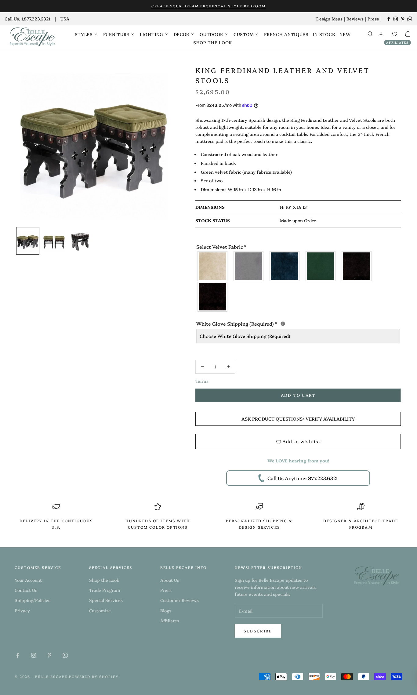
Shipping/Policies (32, 600)
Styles (84, 34)
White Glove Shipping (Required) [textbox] (298, 323)
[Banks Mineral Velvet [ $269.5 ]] (248, 266)
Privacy (22, 610)
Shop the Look (212, 42)
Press (373, 19)
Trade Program (104, 590)
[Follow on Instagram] (395, 19)
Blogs (165, 610)
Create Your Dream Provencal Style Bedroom (208, 6)
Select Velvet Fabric (221, 246)
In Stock (324, 34)
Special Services (106, 600)
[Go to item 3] (80, 241)
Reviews (355, 19)
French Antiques (286, 34)
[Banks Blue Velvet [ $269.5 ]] (284, 266)
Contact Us (26, 590)
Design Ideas (329, 19)
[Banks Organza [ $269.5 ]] (212, 266)
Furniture (116, 34)
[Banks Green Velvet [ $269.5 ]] (320, 266)
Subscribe (258, 630)
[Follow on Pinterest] (402, 19)
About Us (169, 580)
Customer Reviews (179, 600)
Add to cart (298, 395)
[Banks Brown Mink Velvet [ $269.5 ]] (356, 266)
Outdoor (211, 34)
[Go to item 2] (54, 241)
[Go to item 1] (27, 241)
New (344, 34)
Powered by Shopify (94, 676)
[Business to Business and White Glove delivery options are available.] (283, 323)
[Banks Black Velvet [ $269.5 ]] (212, 296)
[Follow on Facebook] (388, 19)
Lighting (151, 34)
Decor (182, 34)
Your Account (28, 580)
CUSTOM (244, 34)
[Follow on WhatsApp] (409, 19)
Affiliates (397, 42)
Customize (100, 610)
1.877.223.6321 (35, 19)
